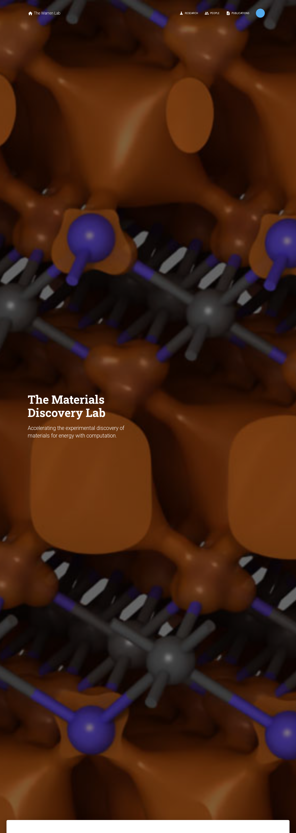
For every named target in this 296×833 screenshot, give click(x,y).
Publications (237, 13)
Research (188, 13)
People (212, 13)
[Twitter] (260, 13)
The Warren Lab (44, 13)
